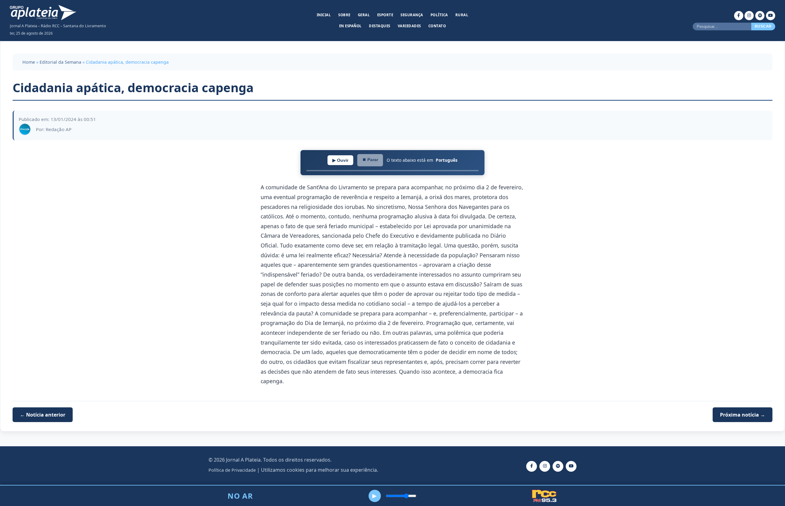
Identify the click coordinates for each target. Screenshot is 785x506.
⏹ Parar (370, 159)
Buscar (763, 26)
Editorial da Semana (60, 62)
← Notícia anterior (42, 414)
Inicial (324, 15)
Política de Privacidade (232, 470)
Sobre (344, 15)
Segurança (411, 15)
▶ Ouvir (340, 160)
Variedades (409, 26)
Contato (437, 26)
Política (439, 15)
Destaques (379, 26)
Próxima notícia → (742, 414)
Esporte (385, 15)
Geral (364, 15)
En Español (350, 26)
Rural (462, 15)
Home (28, 62)
